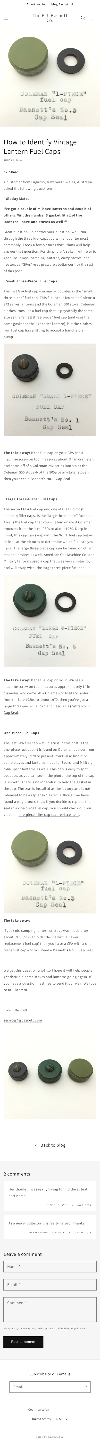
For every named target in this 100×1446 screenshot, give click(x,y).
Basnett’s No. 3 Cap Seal (73, 950)
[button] (6, 18)
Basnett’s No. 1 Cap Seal (50, 478)
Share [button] (13, 172)
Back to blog (53, 1145)
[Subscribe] (85, 1387)
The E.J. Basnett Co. (54, 1436)
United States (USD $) (47, 1419)
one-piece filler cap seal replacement (48, 814)
